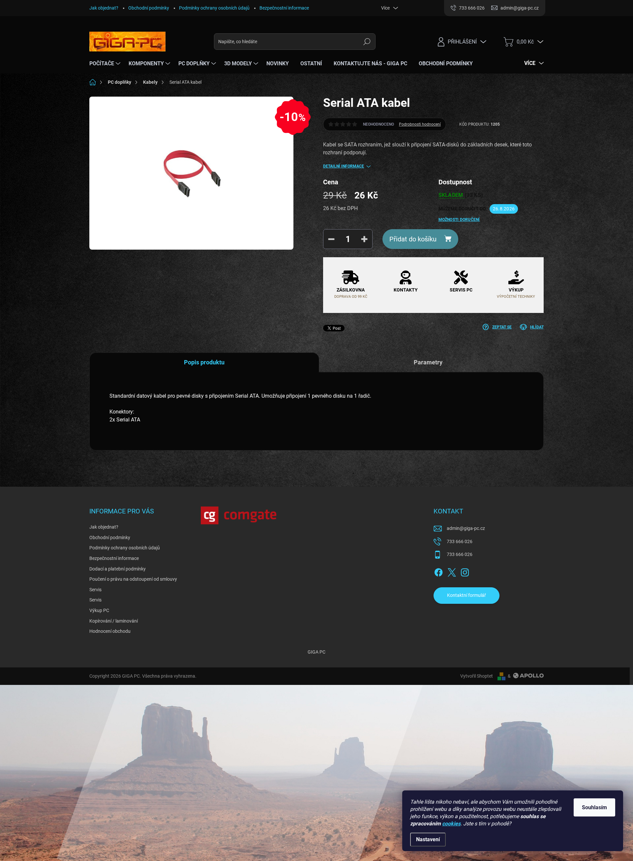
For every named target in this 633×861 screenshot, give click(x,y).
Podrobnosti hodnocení (420, 124)
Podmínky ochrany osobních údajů (214, 8)
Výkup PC (99, 610)
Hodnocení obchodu (110, 631)
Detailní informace (343, 166)
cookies (451, 823)
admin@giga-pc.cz (466, 528)
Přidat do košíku (413, 239)
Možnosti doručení (459, 219)
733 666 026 (459, 541)
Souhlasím (594, 807)
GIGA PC (316, 652)
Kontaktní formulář (466, 595)
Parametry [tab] (428, 362)
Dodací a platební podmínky (117, 568)
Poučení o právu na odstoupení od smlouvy (133, 579)
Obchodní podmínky (148, 8)
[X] (452, 571)
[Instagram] (465, 571)
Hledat (367, 41)
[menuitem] (105, 64)
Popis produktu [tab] (204, 362)
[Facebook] (438, 571)
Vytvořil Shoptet (476, 676)
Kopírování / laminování (113, 621)
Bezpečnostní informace (284, 8)
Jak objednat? (103, 8)
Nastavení (428, 839)
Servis (95, 589)
